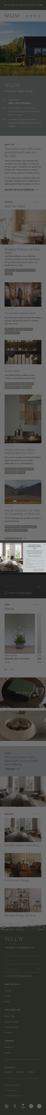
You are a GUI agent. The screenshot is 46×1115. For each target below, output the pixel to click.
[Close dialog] (44, 544)
